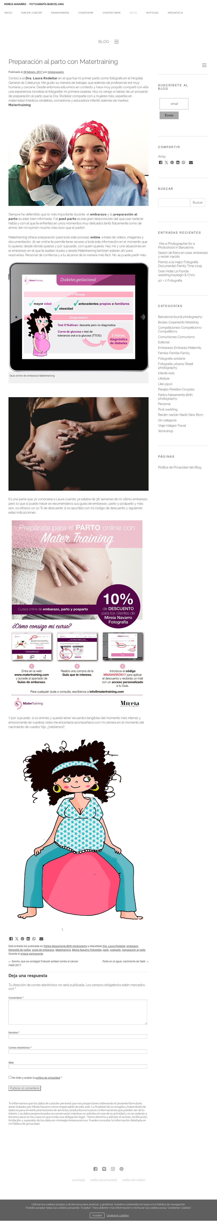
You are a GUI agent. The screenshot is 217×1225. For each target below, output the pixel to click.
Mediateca (175, 12)
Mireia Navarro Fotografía (87, 949)
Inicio (8, 12)
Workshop (165, 431)
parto (106, 949)
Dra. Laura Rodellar (114, 946)
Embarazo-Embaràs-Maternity (179, 348)
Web (11, 1062)
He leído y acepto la (36, 1077)
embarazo (132, 946)
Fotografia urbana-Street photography (175, 366)
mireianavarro (56, 72)
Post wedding (168, 409)
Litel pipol (165, 384)
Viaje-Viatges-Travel (172, 425)
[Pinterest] (121, 1169)
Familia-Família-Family (174, 353)
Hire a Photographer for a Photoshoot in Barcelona (176, 245)
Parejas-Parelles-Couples (176, 389)
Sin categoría (167, 420)
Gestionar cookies (118, 1215)
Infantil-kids (166, 373)
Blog (133, 12)
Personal (164, 404)
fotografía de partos (19, 949)
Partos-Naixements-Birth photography (65, 946)
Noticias (152, 12)
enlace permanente (32, 953)
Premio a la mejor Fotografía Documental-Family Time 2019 (180, 264)
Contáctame (112, 12)
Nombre (13, 1032)
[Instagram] (113, 1169)
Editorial (164, 342)
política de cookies (133, 1180)
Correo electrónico (20, 1047)
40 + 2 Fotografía (170, 280)
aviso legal (78, 1180)
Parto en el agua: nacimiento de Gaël (126, 961)
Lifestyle (164, 378)
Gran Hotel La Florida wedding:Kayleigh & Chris (176, 273)
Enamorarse (60, 12)
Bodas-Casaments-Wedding (178, 322)
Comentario (16, 997)
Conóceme (85, 12)
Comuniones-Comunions (176, 337)
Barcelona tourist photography (180, 317)
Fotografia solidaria (171, 358)
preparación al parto (133, 949)
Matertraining (63, 949)
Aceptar (97, 1215)
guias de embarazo (43, 949)
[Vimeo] (104, 1169)
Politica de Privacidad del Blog (179, 467)
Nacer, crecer (31, 12)
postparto (115, 949)
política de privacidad (47, 1077)
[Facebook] (95, 1169)
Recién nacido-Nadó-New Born (180, 415)
